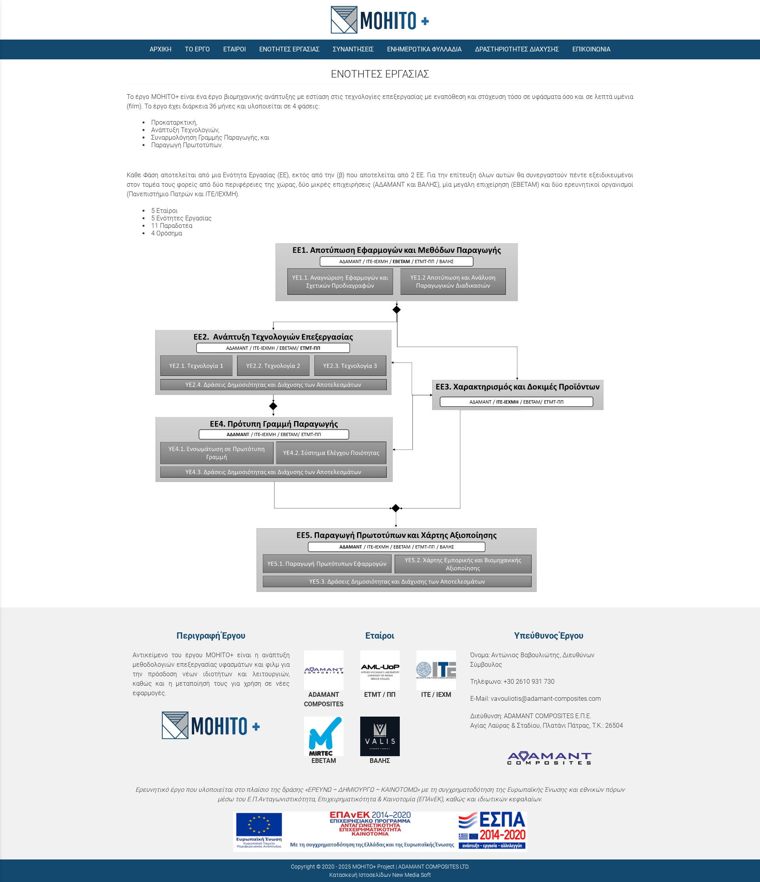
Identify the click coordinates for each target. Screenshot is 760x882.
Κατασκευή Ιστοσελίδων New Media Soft (380, 875)
